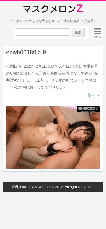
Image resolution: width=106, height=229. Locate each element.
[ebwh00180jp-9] (53, 137)
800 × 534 (56, 66)
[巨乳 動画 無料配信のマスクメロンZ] (53, 9)
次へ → (93, 95)
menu (97, 36)
